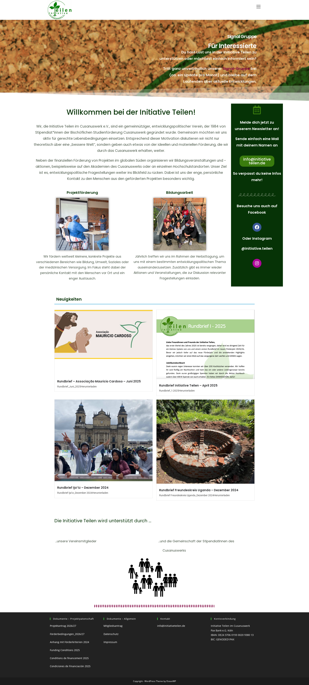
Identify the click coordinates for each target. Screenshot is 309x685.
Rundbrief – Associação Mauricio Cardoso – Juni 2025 (99, 381)
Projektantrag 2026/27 (63, 625)
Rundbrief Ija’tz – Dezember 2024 (83, 487)
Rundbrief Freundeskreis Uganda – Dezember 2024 (198, 490)
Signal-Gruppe (236, 68)
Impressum (111, 642)
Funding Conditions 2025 (65, 650)
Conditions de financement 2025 (69, 658)
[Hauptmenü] (258, 7)
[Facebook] (256, 227)
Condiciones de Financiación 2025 (70, 666)
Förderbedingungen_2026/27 (67, 634)
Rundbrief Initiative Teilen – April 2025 (188, 385)
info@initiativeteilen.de (171, 625)
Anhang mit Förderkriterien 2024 (69, 642)
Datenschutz (111, 634)
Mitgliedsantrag (113, 625)
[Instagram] (256, 263)
